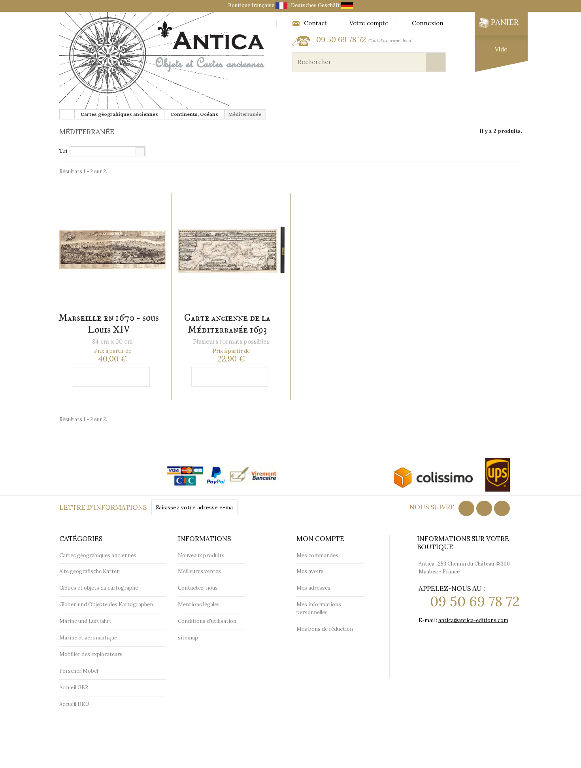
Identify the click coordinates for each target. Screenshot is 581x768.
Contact (315, 23)
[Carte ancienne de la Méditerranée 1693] (231, 250)
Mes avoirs (310, 571)
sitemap (188, 637)
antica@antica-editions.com (473, 620)
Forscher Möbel (78, 671)
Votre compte (369, 23)
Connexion (427, 23)
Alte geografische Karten (89, 571)
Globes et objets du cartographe (243, 94)
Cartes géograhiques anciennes (115, 94)
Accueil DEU (74, 704)
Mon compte (320, 538)
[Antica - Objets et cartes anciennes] (164, 61)
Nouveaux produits (201, 555)
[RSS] (484, 508)
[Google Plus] (502, 508)
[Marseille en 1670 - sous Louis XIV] (112, 250)
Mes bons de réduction (324, 629)
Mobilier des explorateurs (462, 94)
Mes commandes (317, 555)
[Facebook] (466, 508)
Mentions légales (199, 604)
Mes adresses (313, 588)
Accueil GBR (73, 687)
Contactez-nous (198, 588)
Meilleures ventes (199, 571)
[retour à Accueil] (67, 114)
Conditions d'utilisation (207, 621)
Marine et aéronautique (358, 94)
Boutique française (251, 5)
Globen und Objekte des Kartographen (106, 604)
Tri (63, 151)
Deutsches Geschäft (316, 5)
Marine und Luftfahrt (85, 621)
